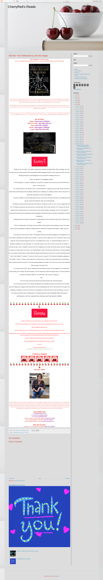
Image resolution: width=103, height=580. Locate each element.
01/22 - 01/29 (79, 217)
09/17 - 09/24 (79, 132)
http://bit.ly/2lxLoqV (45, 123)
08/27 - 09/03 (79, 137)
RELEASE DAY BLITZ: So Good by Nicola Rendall (83, 161)
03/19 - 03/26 (79, 202)
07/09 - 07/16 (79, 172)
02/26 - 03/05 (79, 208)
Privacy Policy (78, 71)
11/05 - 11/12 (79, 119)
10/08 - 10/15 (79, 126)
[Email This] (32, 430)
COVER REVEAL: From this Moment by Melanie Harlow (84, 158)
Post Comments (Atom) (20, 480)
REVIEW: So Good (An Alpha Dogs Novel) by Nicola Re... (83, 152)
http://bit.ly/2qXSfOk (50, 426)
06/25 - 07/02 (79, 176)
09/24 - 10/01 (79, 130)
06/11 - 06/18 (79, 179)
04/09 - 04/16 (79, 196)
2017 (76, 104)
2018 (76, 102)
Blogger (57, 576)
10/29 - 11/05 (79, 121)
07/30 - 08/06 (79, 166)
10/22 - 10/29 (79, 123)
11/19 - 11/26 (79, 115)
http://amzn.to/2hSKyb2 (42, 121)
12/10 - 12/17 (79, 109)
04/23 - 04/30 (79, 193)
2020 (76, 98)
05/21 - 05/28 (79, 185)
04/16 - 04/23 (79, 194)
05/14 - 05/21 (79, 187)
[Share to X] (35, 430)
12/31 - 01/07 (79, 106)
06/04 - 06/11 (79, 181)
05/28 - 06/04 (79, 183)
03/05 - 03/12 (79, 206)
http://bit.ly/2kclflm (50, 418)
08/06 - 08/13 (79, 143)
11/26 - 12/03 (79, 113)
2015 (76, 227)
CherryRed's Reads (22, 6)
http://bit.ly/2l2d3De (41, 125)
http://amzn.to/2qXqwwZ (48, 421)
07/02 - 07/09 (79, 174)
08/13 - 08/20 (79, 141)
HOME (76, 69)
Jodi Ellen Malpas (15, 432)
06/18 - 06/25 (79, 178)
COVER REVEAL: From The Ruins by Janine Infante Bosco (84, 164)
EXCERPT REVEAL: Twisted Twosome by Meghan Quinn (82, 146)
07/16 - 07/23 (79, 170)
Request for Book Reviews (80, 77)
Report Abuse (77, 89)
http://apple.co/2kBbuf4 (42, 127)
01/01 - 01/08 (79, 223)
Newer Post (11, 478)
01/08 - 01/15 (79, 221)
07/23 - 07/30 (79, 168)
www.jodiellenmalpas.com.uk (39, 413)
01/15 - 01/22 (79, 219)
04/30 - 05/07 (79, 191)
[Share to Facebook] (37, 430)
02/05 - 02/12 (79, 213)
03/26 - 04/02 (79, 200)
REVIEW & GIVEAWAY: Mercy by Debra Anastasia (27, 551)
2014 (76, 229)
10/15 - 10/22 (79, 124)
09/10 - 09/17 (79, 134)
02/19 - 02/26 (79, 209)
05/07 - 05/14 (79, 189)
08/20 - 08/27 (79, 139)
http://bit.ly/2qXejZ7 (48, 419)
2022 (76, 95)
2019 (76, 100)
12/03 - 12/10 (79, 111)
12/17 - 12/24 (79, 108)
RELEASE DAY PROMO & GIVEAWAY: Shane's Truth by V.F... (84, 155)
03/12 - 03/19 (79, 204)
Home (39, 478)
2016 (76, 225)
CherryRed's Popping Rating (81, 78)
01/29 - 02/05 (79, 215)
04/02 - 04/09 (79, 198)
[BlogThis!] (34, 430)
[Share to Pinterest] (38, 430)
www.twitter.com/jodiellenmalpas (39, 416)
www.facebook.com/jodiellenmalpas (39, 415)
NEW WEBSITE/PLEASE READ (17, 485)
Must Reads (22, 432)
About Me (77, 72)
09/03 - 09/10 (79, 136)
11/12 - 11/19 (79, 117)
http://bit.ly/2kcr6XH (42, 129)
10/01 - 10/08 (79, 128)
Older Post (67, 478)
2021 (76, 97)
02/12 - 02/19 (79, 211)
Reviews (26, 432)
